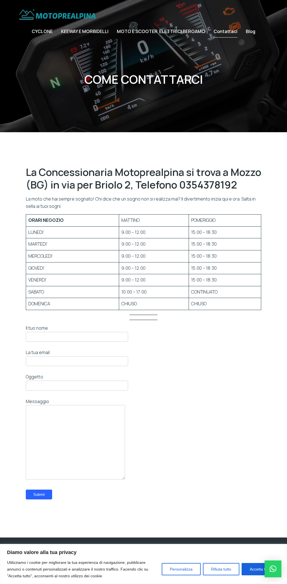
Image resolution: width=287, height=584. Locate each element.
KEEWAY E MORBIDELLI (84, 31)
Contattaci (225, 31)
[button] (273, 568)
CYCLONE (42, 31)
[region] (143, 564)
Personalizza (181, 569)
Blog (250, 31)
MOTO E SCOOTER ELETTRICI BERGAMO (161, 31)
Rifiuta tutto (221, 569)
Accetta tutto (261, 569)
